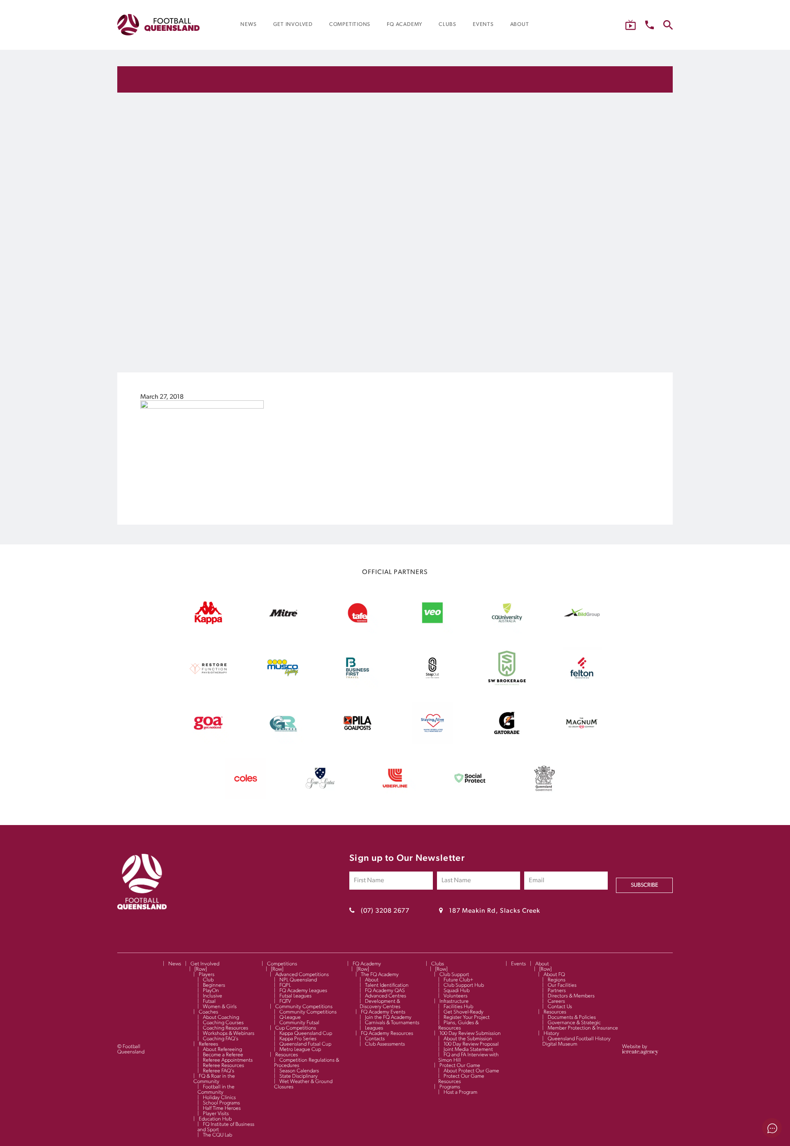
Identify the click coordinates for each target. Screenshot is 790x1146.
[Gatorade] (506, 742)
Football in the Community (216, 1089)
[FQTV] (630, 25)
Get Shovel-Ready (463, 1012)
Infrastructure (454, 1001)
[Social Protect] (469, 797)
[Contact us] (649, 25)
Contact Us (560, 1006)
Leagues (374, 1028)
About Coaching (221, 1017)
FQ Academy (367, 964)
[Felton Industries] (581, 686)
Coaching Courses (223, 1022)
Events (518, 964)
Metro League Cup (300, 1049)
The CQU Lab (217, 1135)
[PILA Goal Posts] (357, 742)
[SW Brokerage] (506, 686)
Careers (556, 1001)
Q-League (290, 1017)
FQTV (285, 1001)
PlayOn (211, 990)
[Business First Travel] (357, 686)
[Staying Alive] (432, 742)
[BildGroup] (581, 631)
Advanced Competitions (302, 974)
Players (206, 974)
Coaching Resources (225, 1028)
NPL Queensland (298, 980)
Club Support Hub (464, 985)
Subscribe (644, 885)
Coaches (208, 1012)
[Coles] (245, 797)
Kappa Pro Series (297, 1038)
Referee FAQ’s (218, 1071)
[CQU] (506, 631)
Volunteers (455, 996)
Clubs (437, 964)
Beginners (214, 985)
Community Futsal (299, 1022)
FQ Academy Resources (387, 1033)
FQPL (285, 985)
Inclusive (212, 996)
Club (208, 980)
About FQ (554, 974)
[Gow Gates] (320, 797)
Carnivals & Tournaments (392, 1022)
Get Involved (205, 964)
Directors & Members (571, 996)
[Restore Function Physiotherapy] (208, 686)
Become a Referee (223, 1055)
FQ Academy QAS (385, 990)
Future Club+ (458, 980)
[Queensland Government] (544, 797)
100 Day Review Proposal (471, 1044)
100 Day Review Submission (470, 1033)
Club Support (454, 974)
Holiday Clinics (219, 1097)
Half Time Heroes (222, 1108)
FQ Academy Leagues (303, 990)
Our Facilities (562, 985)
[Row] (201, 969)
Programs (449, 1087)
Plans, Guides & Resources (458, 1025)
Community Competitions (303, 1006)
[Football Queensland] (158, 24)
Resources (286, 1055)
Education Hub (215, 1119)
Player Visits (216, 1113)
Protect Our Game (459, 1065)
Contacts (375, 1038)
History (551, 1033)
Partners (557, 990)
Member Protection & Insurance (583, 1028)
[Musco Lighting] (283, 686)
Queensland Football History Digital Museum (576, 1041)
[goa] (208, 742)
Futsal (209, 1001)
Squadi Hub (456, 990)
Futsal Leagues (295, 996)
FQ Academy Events (383, 1012)
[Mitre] (283, 631)
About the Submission (468, 1038)
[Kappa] (208, 622)
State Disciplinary (298, 1076)
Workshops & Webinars (228, 1033)
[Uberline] (395, 797)
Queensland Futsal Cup (305, 1044)
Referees (208, 1044)
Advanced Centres (385, 996)
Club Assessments (385, 1044)
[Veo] (432, 631)
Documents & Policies (572, 1017)
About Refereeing (222, 1049)
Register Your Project (467, 1017)
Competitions (282, 964)
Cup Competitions (295, 1028)
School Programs (221, 1103)
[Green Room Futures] (283, 742)
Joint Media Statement (468, 1049)
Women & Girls (220, 1006)
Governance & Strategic (574, 1022)
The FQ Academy (380, 974)
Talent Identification (387, 985)
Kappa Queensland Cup (305, 1033)
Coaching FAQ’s (220, 1038)
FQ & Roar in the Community (214, 1079)
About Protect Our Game (471, 1071)
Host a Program (460, 1092)
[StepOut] (432, 686)
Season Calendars (299, 1071)
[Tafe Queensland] (357, 631)
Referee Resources (223, 1065)
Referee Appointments (228, 1060)
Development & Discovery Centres (380, 1004)
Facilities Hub (458, 1006)
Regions (556, 980)
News (174, 964)
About (372, 980)
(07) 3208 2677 (385, 911)
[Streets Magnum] (581, 742)
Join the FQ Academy (388, 1017)
